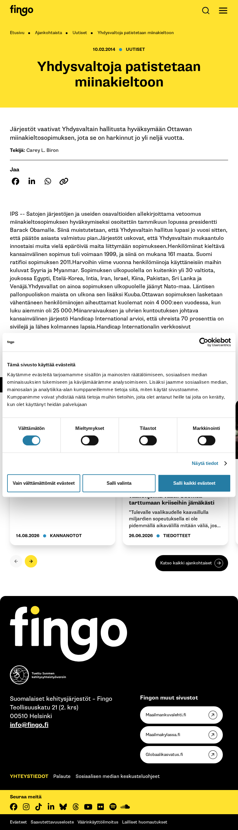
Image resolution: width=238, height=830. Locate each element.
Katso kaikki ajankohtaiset (186, 563)
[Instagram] (26, 806)
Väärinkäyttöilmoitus (97, 822)
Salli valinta (119, 483)
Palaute (62, 776)
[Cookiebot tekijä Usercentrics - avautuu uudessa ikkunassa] (204, 342)
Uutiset (80, 33)
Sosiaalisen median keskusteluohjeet (118, 776)
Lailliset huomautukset (144, 822)
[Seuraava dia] (31, 561)
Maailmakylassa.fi (163, 735)
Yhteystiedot (29, 776)
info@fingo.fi (29, 725)
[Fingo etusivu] (21, 10)
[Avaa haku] (207, 10)
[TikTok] (38, 806)
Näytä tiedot (205, 463)
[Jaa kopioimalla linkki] (63, 181)
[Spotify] (113, 806)
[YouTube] (88, 806)
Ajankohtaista (48, 33)
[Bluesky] (63, 806)
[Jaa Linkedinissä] (31, 181)
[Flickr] (100, 806)
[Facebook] (13, 806)
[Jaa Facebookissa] (15, 181)
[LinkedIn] (51, 806)
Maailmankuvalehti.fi (166, 715)
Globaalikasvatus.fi (164, 754)
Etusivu (17, 33)
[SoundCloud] (125, 806)
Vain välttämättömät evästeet (44, 483)
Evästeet (18, 822)
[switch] (90, 440)
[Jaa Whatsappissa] (47, 181)
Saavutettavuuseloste (52, 822)
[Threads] (75, 806)
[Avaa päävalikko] (223, 10)
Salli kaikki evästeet (194, 483)
